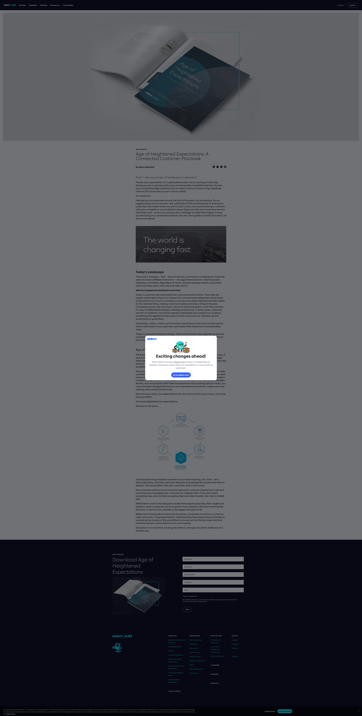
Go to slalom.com (181, 375)
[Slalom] (152, 339)
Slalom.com (179, 362)
